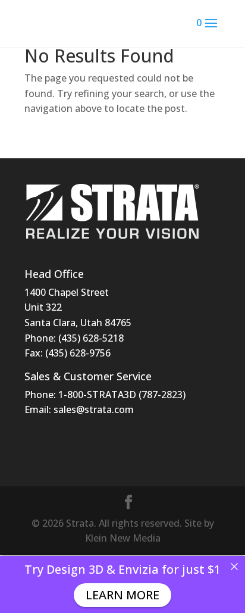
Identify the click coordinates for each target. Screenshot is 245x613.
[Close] (234, 566)
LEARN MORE (122, 595)
